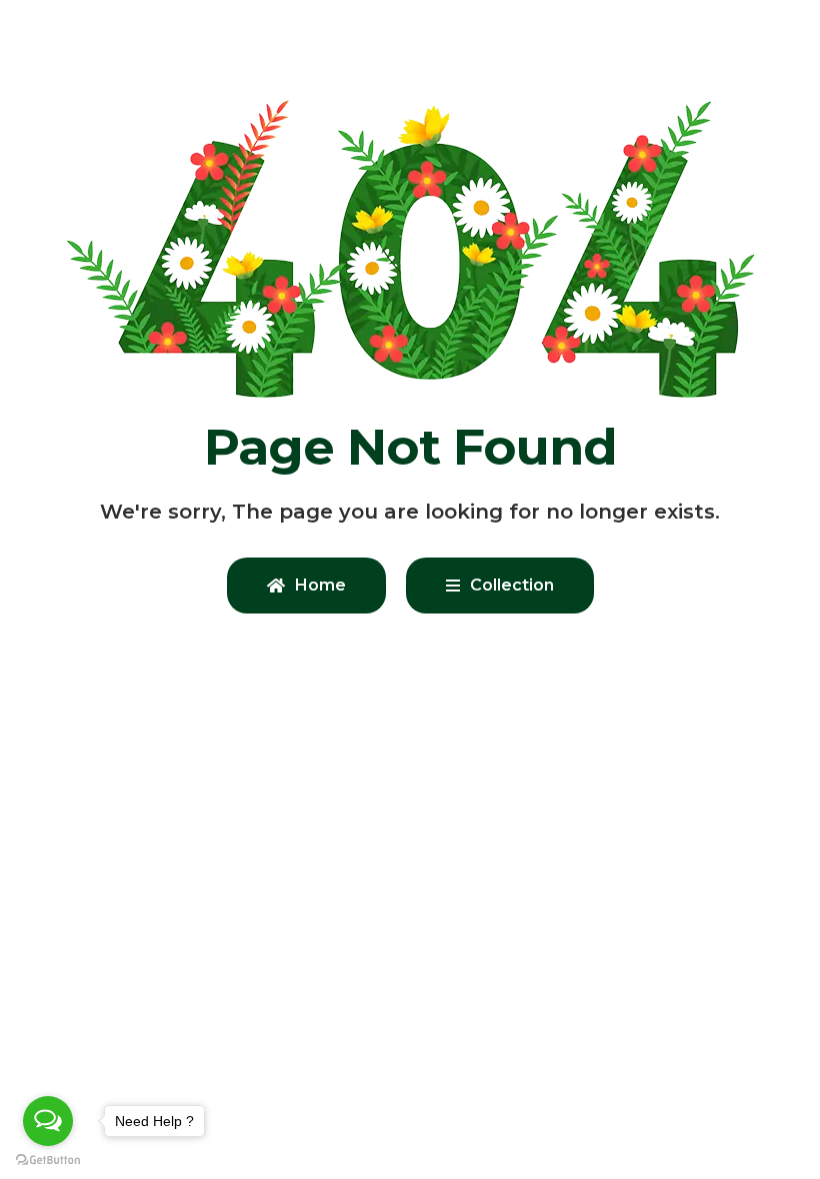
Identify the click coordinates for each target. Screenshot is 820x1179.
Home (320, 585)
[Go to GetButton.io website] (48, 1159)
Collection (512, 585)
